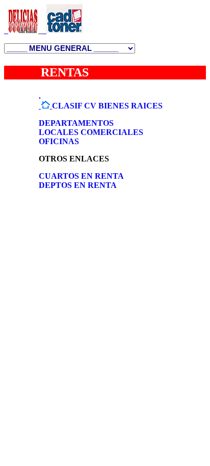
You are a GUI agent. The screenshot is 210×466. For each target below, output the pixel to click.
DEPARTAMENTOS (76, 123)
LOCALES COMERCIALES (91, 132)
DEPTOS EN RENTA (78, 185)
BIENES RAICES (130, 105)
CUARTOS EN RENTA (81, 176)
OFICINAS (59, 141)
